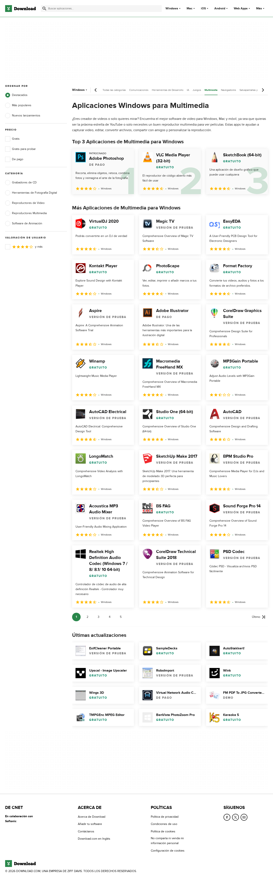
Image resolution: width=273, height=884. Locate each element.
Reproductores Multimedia (29, 213)
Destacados (20, 95)
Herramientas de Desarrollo (167, 90)
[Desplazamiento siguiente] (263, 90)
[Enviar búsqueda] (44, 8)
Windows (172, 8)
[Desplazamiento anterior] (96, 90)
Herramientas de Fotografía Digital (34, 193)
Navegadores (228, 90)
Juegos (197, 90)
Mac (189, 8)
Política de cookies (163, 831)
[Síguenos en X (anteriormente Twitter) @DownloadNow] (235, 817)
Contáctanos (86, 831)
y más (39, 246)
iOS (203, 8)
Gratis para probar (24, 149)
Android (219, 8)
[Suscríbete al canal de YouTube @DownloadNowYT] (244, 817)
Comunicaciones (138, 90)
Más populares (21, 105)
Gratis (16, 139)
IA (188, 90)
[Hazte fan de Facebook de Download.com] (227, 817)
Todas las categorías (114, 90)
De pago (17, 159)
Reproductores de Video (28, 203)
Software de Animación (27, 223)
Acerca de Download (91, 817)
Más (259, 8)
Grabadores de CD (24, 182)
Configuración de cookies (167, 850)
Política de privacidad (165, 817)
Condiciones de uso (164, 824)
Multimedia (211, 90)
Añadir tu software (90, 824)
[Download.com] (20, 8)
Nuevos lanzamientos (26, 115)
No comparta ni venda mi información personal (167, 840)
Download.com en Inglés (94, 838)
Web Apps (241, 8)
